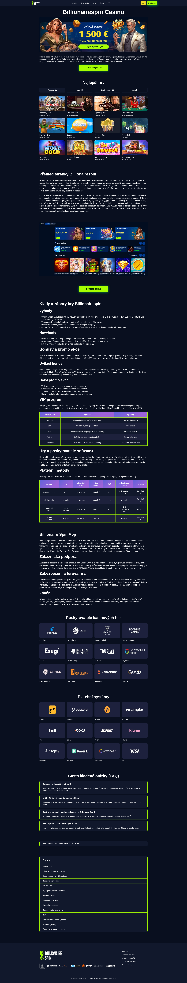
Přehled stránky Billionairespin (54, 871)
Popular (51, 90)
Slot (133, 90)
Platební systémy (49, 925)
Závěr (45, 915)
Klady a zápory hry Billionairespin (55, 876)
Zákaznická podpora (50, 905)
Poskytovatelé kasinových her (54, 920)
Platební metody (49, 895)
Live (78, 90)
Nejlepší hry (47, 866)
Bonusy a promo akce (51, 881)
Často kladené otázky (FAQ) (54, 929)
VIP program (47, 886)
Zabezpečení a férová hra (53, 910)
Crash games (106, 90)
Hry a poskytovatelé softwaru (54, 891)
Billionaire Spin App (50, 900)
